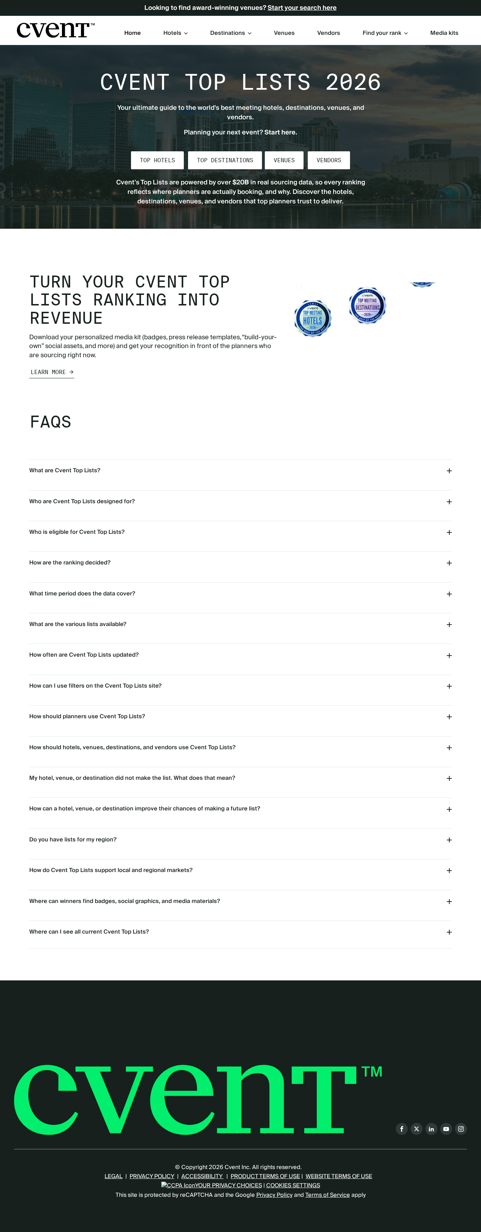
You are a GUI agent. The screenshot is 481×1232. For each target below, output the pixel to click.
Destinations (227, 33)
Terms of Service (327, 1195)
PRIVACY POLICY (152, 1176)
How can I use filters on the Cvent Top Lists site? (95, 686)
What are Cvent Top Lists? (64, 470)
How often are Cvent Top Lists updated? (84, 655)
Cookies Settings (293, 1185)
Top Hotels (157, 160)
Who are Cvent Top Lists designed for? (82, 501)
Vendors (328, 33)
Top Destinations (225, 160)
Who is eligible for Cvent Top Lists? (77, 532)
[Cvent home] (56, 30)
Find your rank (382, 33)
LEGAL (114, 1176)
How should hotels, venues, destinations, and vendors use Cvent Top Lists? (132, 747)
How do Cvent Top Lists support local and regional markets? (111, 870)
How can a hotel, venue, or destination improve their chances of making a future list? (144, 809)
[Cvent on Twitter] (417, 1129)
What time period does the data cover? (82, 594)
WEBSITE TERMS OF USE (339, 1176)
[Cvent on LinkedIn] (431, 1129)
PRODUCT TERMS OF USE (265, 1176)
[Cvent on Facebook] (402, 1129)
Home (132, 33)
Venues (284, 33)
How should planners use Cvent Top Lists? (87, 716)
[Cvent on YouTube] (446, 1129)
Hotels (172, 33)
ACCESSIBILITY (202, 1176)
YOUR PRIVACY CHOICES (228, 1185)
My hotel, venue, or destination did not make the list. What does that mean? (132, 778)
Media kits (444, 33)
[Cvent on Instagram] (461, 1129)
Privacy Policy (274, 1195)
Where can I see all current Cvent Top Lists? (89, 932)
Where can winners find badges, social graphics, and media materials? (124, 901)
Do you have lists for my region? (73, 840)
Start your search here (302, 8)
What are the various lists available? (77, 624)
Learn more (48, 372)
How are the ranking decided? (70, 563)
